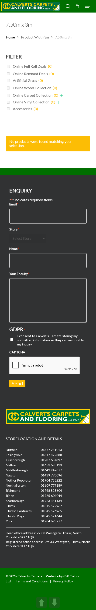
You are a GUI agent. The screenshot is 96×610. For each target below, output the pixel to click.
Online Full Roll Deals (32, 66)
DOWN (54, 602)
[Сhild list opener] (56, 73)
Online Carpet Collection (35, 95)
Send (17, 383)
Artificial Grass (28, 80)
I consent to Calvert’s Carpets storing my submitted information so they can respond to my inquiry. (50, 340)
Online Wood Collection (35, 88)
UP (41, 602)
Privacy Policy (63, 581)
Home (10, 37)
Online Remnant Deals (33, 73)
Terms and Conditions (32, 581)
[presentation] (44, 366)
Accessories (25, 108)
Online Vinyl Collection (34, 102)
